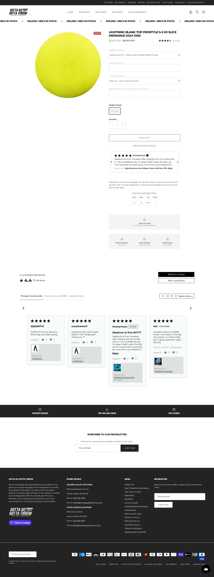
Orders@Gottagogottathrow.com (87, 503)
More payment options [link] (144, 145)
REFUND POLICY (132, 521)
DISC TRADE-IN (120, 2)
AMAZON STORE (199, 564)
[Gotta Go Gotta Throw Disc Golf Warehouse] (18, 12)
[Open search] (163, 296)
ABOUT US (129, 485)
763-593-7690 (79, 498)
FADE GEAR (113, 564)
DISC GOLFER (101, 564)
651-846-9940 (79, 521)
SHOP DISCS (84, 12)
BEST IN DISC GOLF (133, 514)
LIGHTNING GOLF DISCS (153, 564)
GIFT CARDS (108, 2)
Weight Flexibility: (116, 50)
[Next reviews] (178, 162)
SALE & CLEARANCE (137, 12)
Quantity (113, 119)
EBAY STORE (185, 564)
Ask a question (176, 280)
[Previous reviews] (111, 162)
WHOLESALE (180, 2)
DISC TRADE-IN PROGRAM (136, 488)
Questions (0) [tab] (76, 296)
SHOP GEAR (117, 12)
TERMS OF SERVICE (133, 528)
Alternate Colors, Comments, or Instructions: (128, 89)
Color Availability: (116, 76)
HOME (70, 12)
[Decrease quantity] (111, 125)
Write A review (176, 274)
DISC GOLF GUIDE (153, 2)
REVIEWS (141, 2)
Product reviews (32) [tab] (31, 296)
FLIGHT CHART (167, 2)
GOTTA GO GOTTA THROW (131, 564)
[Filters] (171, 296)
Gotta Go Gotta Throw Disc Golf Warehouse (30, 561)
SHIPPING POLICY (133, 525)
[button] (144, 162)
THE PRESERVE (171, 564)
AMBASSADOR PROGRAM (136, 506)
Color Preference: (116, 63)
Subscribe (129, 448)
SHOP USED (100, 12)
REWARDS (132, 2)
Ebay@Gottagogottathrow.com (86, 525)
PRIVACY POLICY (132, 517)
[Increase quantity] (123, 125)
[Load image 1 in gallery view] (68, 64)
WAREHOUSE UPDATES (135, 532)
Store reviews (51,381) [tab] (56, 296)
